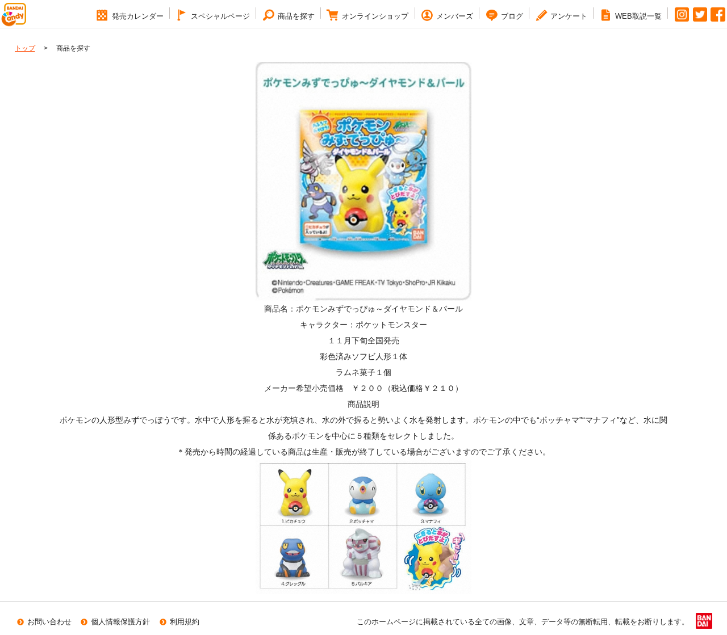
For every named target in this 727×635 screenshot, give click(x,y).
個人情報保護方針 (120, 621)
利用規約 (184, 621)
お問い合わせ (49, 621)
